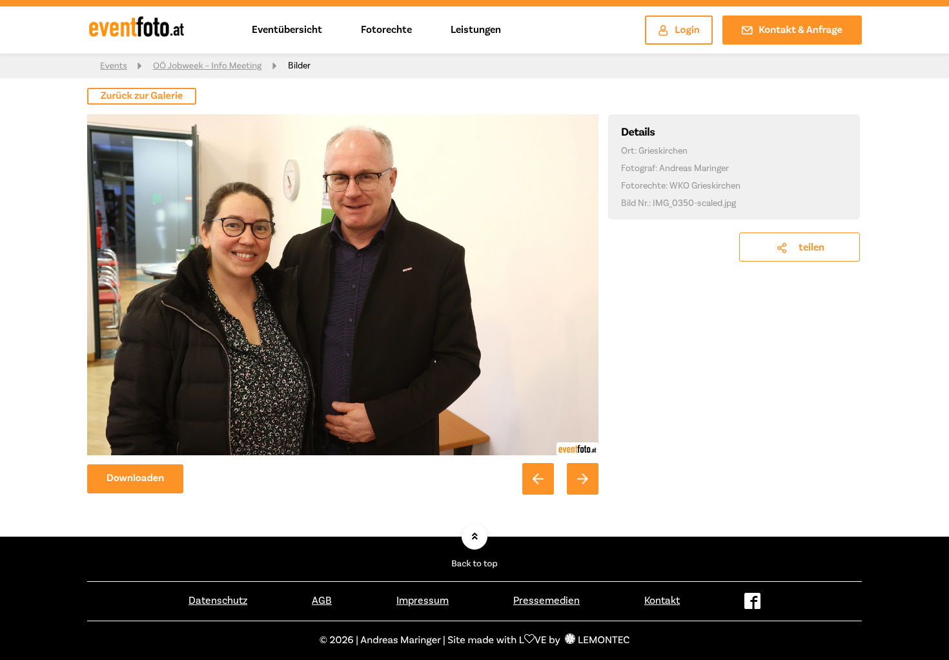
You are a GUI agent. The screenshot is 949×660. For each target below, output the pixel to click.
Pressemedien (546, 600)
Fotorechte (386, 29)
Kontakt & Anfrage (800, 30)
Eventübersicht (287, 29)
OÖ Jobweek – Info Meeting (207, 66)
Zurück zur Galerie (142, 96)
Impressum (422, 600)
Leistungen (476, 29)
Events (113, 66)
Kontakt (662, 600)
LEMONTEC (603, 640)
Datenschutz (218, 600)
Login (687, 30)
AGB (322, 600)
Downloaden (135, 478)
